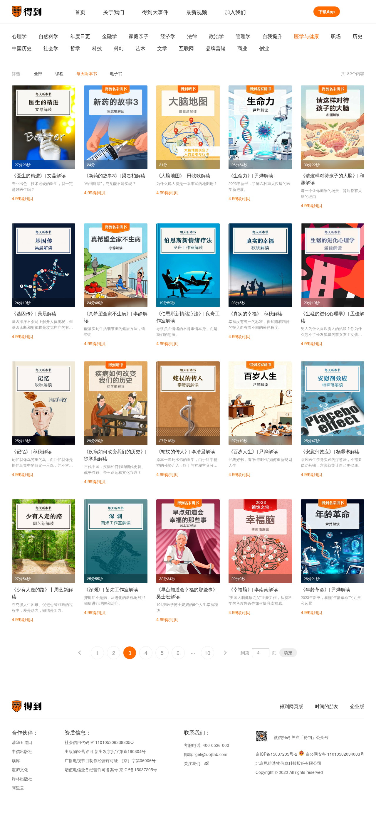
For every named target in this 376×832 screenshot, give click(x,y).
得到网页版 (291, 706)
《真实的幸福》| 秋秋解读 (256, 313)
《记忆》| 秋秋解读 (32, 451)
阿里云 (18, 788)
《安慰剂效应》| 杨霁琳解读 (330, 451)
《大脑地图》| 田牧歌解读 (183, 175)
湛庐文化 (20, 769)
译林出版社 (22, 779)
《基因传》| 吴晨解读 (34, 313)
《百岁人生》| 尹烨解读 (253, 451)
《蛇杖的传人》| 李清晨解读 (185, 451)
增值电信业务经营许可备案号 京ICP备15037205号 (111, 769)
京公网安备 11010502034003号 (335, 754)
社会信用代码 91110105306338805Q (99, 742)
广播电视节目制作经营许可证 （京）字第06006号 (110, 760)
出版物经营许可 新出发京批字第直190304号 (105, 751)
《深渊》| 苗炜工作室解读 (111, 589)
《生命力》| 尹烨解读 (251, 175)
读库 (16, 760)
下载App (326, 11)
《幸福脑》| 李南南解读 (253, 589)
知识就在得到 (34, 706)
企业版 (357, 706)
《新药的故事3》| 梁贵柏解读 (114, 175)
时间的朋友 (326, 706)
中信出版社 (22, 751)
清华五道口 (22, 742)
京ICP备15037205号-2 (276, 754)
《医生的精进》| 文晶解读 (39, 175)
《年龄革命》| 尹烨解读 (325, 589)
